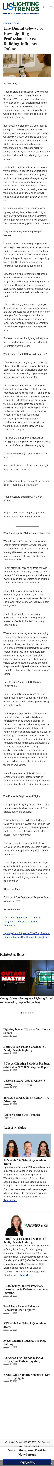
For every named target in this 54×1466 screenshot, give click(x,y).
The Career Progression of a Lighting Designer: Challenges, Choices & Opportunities (22, 921)
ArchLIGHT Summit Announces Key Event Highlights (26, 1376)
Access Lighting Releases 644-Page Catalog (24, 1342)
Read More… (10, 1200)
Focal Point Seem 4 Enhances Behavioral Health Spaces (21, 1308)
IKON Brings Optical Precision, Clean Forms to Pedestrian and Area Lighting (25, 1289)
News (16, 23)
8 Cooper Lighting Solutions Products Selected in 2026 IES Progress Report (26, 1065)
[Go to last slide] (4, 985)
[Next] (49, 985)
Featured (8, 23)
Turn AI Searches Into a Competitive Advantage (26, 1099)
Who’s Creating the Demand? (21, 1114)
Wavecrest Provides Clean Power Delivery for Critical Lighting (23, 1359)
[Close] (51, 1449)
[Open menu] (51, 7)
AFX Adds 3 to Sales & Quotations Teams (24, 1162)
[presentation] (27, 978)
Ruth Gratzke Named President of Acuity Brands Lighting (24, 1048)
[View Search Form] (44, 7)
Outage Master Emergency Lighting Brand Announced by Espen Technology (26, 1000)
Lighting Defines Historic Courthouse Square (26, 1031)
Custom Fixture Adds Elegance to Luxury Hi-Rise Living (24, 1082)
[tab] (21, 1013)
